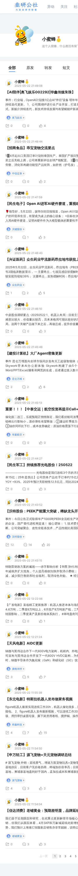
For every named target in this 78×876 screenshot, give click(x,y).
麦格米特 (17, 668)
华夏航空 (17, 434)
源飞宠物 (17, 780)
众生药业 (17, 284)
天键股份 (17, 229)
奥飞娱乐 (17, 117)
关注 (64, 7)
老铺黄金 (17, 836)
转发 (48, 67)
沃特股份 (17, 536)
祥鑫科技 (17, 724)
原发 (30, 67)
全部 (12, 67)
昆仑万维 (17, 378)
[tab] (12, 68)
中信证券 (17, 173)
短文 (66, 67)
